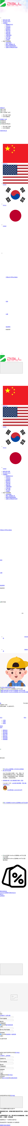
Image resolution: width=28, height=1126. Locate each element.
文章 (4, 720)
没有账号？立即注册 (5, 1015)
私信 (25, 717)
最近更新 (5, 731)
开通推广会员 (3, 119)
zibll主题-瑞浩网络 (16, 783)
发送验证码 (3, 1023)
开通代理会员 (3, 130)
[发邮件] (15, 854)
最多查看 (5, 733)
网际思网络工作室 (10, 687)
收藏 (4, 721)
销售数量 (5, 739)
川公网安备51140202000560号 (14, 790)
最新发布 (5, 730)
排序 (1, 727)
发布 (1, 726)
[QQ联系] (15, 828)
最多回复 (5, 736)
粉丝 (4, 723)
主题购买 (8, 1125)
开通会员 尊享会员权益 (12, 277)
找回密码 (8, 1034)
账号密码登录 (9, 1025)
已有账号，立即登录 (5, 1055)
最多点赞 (5, 734)
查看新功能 (3, 1125)
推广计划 (10, 780)
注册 (1, 1073)
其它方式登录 (5, 1078)
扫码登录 (15, 1078)
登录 (1, 1026)
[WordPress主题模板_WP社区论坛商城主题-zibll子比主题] (13, 770)
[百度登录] (16, 342)
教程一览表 (20, 780)
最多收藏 (5, 737)
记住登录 (3, 1025)
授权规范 (15, 780)
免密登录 (13, 1034)
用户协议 (17, 1052)
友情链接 (5, 780)
